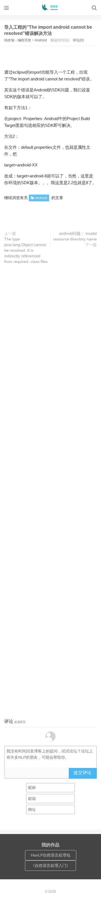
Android (41, 40)
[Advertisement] (52, 56)
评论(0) (78, 40)
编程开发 (24, 40)
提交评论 (82, 772)
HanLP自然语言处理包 (50, 855)
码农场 (50, 7)
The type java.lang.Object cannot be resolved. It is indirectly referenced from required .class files (26, 250)
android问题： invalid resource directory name (75, 236)
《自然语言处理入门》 (50, 865)
